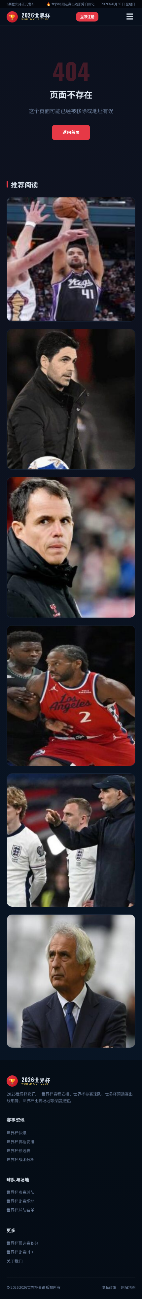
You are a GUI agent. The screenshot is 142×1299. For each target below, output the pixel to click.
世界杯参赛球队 (20, 1192)
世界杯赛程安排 (20, 1141)
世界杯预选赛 (18, 1150)
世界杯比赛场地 (20, 1201)
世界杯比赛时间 (20, 1252)
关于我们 (14, 1261)
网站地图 (128, 1287)
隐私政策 (109, 1287)
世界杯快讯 (16, 1132)
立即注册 (87, 16)
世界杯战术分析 (20, 1159)
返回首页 (71, 132)
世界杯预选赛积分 (22, 1243)
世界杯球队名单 (20, 1210)
